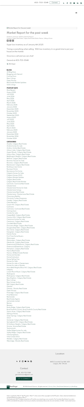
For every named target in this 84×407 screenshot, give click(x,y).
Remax (41, 38)
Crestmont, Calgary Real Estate (18, 221)
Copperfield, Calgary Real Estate (18, 215)
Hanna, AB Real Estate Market (17, 253)
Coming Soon (11, 76)
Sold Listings (11, 84)
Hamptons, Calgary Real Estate (18, 249)
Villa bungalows (12, 334)
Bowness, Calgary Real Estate (17, 163)
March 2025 (11, 128)
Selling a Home (48, 38)
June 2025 (10, 121)
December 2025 (12, 109)
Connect (55, 2)
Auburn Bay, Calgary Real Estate (18, 154)
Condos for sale (12, 213)
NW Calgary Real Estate (15, 284)
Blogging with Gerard (14, 74)
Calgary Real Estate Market (31, 38)
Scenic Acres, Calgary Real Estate (18, 311)
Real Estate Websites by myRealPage (67, 386)
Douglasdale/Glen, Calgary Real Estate (21, 228)
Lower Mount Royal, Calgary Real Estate (21, 272)
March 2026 (11, 103)
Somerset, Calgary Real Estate (17, 320)
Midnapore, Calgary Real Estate (18, 276)
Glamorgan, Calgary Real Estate (18, 240)
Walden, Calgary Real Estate (17, 339)
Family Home (11, 234)
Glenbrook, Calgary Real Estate (18, 242)
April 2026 (10, 100)
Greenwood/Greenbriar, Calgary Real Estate (23, 244)
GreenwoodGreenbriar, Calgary (18, 246)
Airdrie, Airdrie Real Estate (16, 148)
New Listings (11, 78)
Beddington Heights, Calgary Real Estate (21, 156)
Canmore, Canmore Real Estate (18, 184)
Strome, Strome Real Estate (16, 326)
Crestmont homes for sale (16, 219)
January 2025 (12, 132)
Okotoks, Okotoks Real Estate (17, 288)
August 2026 (11, 92)
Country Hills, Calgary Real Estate (19, 217)
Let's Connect (24, 378)
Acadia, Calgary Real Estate (17, 144)
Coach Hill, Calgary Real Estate (18, 204)
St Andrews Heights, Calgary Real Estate (21, 324)
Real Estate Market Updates (16, 82)
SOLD (9, 318)
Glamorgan (11, 238)
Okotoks (9, 286)
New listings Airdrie (14, 282)
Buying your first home (14, 171)
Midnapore (11, 274)
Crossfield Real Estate (14, 223)
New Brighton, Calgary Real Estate (19, 278)
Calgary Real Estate (17, 38)
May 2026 (10, 98)
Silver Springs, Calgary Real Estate (19, 316)
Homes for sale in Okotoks (16, 265)
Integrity (10, 269)
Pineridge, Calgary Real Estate (17, 292)
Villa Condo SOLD (13, 336)
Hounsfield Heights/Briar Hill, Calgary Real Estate (24, 267)
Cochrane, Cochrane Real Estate (18, 209)
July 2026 (10, 94)
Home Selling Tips (13, 259)
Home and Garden (13, 255)
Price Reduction (12, 295)
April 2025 (10, 126)
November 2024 (12, 136)
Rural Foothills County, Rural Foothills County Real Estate (26, 309)
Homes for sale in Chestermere (18, 263)
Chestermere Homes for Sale (17, 188)
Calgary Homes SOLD (14, 175)
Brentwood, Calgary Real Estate (18, 165)
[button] (63, 3)
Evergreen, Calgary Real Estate (18, 232)
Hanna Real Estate (13, 251)
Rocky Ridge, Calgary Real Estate (18, 307)
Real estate (11, 297)
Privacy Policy (52, 386)
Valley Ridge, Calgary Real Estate (19, 332)
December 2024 (12, 134)
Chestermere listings (14, 190)
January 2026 (12, 107)
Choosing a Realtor (13, 196)
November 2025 (12, 111)
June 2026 (10, 96)
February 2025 (12, 130)
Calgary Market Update (15, 177)
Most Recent (11, 90)
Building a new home (14, 167)
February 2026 (12, 105)
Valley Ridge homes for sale (16, 330)
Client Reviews (12, 202)
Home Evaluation (13, 257)
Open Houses (11, 80)
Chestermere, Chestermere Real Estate (20, 194)
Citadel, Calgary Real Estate (17, 200)
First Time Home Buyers (15, 236)
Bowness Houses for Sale (15, 160)
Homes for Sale (12, 261)
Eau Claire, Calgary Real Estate (18, 230)
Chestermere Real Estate (15, 192)
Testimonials (11, 328)
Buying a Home (12, 169)
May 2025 (10, 124)
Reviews (10, 305)
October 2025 (12, 113)
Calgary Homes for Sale (15, 173)
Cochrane (10, 207)
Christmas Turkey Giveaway (17, 198)
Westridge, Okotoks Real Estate (18, 341)
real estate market (13, 301)
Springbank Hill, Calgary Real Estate (20, 322)
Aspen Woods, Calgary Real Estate (19, 152)
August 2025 (11, 117)
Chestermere (11, 186)
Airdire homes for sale (14, 146)
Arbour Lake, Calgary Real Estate (18, 150)
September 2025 (13, 115)
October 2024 (12, 138)
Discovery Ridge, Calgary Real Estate (20, 225)
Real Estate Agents (13, 299)
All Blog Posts (11, 72)
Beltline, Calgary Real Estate (17, 158)
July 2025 (10, 119)
